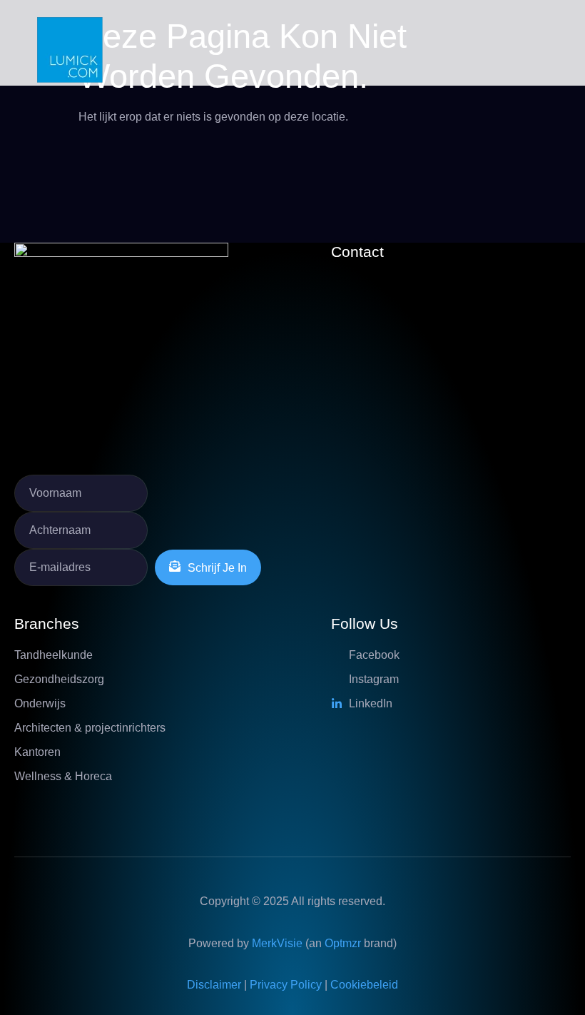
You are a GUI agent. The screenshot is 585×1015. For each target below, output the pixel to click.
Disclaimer (214, 985)
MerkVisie (277, 943)
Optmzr (343, 943)
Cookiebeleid (364, 985)
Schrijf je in (217, 568)
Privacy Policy (286, 985)
